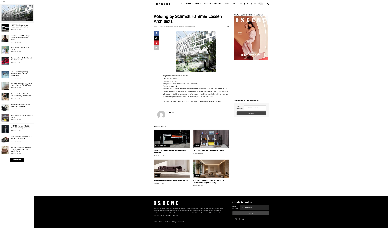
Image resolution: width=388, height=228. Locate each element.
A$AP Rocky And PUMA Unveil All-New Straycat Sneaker (22, 137)
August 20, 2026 (198, 153)
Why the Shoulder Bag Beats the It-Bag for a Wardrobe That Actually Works (21, 149)
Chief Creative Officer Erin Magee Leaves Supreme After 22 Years (21, 84)
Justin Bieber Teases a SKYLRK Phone (21, 48)
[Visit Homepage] (163, 3)
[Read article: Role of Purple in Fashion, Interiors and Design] (172, 169)
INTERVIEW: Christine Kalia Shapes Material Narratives (19, 26)
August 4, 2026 (198, 185)
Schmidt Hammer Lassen (187, 26)
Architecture (169, 26)
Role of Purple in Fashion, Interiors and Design (171, 180)
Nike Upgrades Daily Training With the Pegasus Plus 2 (21, 59)
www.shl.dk (173, 86)
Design (176, 26)
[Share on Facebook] (156, 33)
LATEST (181, 3)
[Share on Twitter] (156, 38)
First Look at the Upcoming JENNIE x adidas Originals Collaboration (19, 73)
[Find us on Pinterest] (255, 4)
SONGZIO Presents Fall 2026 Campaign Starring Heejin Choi (20, 127)
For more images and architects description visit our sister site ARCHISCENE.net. (192, 101)
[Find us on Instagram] (251, 4)
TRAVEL (227, 3)
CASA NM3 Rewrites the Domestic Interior (22, 116)
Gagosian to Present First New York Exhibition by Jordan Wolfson (21, 95)
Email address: (240, 107)
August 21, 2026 (159, 155)
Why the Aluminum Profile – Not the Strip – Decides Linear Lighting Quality (208, 181)
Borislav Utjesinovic (162, 145)
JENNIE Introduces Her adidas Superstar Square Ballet (20, 105)
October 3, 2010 (158, 26)
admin (171, 112)
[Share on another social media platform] (156, 47)
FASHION (188, 3)
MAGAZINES (207, 3)
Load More (17, 160)
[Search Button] (268, 4)
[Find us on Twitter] (248, 4)
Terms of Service (172, 215)
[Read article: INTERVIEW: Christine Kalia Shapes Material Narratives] (172, 139)
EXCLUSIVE (217, 3)
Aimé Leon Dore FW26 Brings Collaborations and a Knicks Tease (20, 37)
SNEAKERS (198, 3)
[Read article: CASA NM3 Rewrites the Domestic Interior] (211, 139)
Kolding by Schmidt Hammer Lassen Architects (16, 14)
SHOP (240, 3)
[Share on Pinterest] (156, 42)
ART (234, 3)
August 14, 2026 (159, 183)
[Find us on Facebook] (244, 4)
